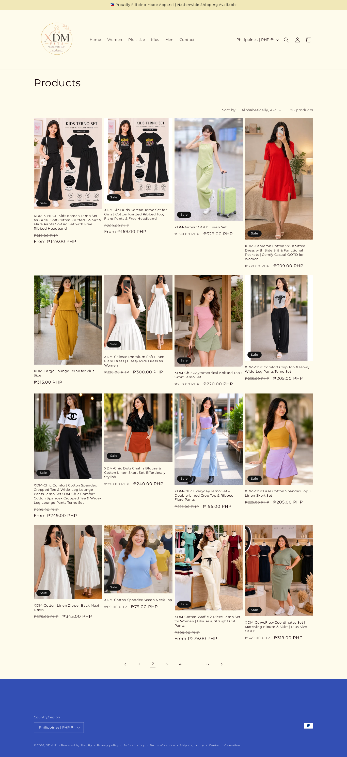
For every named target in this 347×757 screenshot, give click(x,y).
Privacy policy (107, 745)
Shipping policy (192, 745)
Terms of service (162, 745)
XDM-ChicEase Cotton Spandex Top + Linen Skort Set (278, 493)
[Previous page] (125, 664)
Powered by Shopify (76, 745)
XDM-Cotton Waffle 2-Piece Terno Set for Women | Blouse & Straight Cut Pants (208, 621)
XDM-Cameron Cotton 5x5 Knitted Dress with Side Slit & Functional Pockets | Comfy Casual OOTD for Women (275, 252)
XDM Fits (53, 745)
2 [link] (153, 663)
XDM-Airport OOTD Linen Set (201, 227)
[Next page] (221, 664)
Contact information (224, 745)
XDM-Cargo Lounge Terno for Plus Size (64, 373)
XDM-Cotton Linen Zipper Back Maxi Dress (66, 607)
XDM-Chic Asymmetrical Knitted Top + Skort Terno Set (209, 375)
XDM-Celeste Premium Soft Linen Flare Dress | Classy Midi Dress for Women (134, 361)
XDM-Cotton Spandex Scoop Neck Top (138, 600)
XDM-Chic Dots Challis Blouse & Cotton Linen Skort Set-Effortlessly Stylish (135, 472)
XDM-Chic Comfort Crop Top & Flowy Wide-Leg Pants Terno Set (277, 369)
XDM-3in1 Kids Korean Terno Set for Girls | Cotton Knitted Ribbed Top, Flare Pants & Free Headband (135, 214)
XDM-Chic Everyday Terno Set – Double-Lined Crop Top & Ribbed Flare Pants (204, 495)
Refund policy (134, 745)
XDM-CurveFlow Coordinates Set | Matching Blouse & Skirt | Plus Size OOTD (276, 626)
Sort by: (229, 110)
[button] (286, 39)
